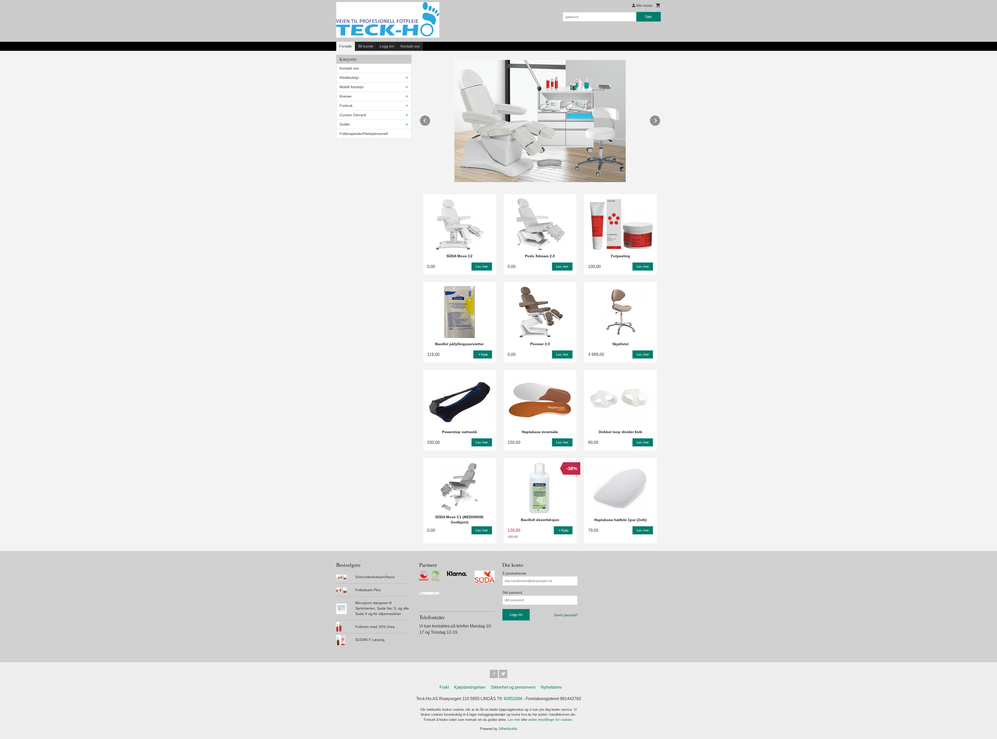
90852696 (513, 698)
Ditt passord (512, 592)
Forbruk (346, 105)
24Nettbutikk (507, 729)
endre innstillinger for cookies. (550, 720)
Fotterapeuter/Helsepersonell (364, 134)
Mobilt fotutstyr (352, 87)
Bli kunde (365, 46)
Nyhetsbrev (551, 687)
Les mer (514, 720)
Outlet (344, 124)
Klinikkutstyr (349, 77)
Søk (648, 17)
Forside (345, 46)
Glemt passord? (566, 615)
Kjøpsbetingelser (470, 687)
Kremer (346, 96)
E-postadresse (514, 573)
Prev (430, 119)
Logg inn (387, 46)
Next (660, 119)
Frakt (444, 687)
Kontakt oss (410, 46)
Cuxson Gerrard (353, 115)
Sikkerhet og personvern (513, 687)
